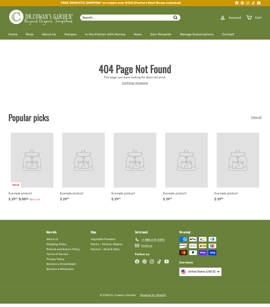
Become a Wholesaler (60, 269)
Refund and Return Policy (63, 249)
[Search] (175, 18)
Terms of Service (57, 254)
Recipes (70, 34)
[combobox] (130, 18)
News (138, 34)
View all (256, 117)
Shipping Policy (56, 244)
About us (52, 239)
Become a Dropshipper (61, 264)
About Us (49, 34)
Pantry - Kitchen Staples (107, 244)
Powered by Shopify (153, 295)
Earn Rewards (160, 34)
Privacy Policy (55, 259)
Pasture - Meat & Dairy (105, 249)
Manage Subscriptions (197, 34)
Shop (30, 34)
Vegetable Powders (103, 239)
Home (12, 34)
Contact (228, 34)
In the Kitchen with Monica (105, 34)
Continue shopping (135, 83)
